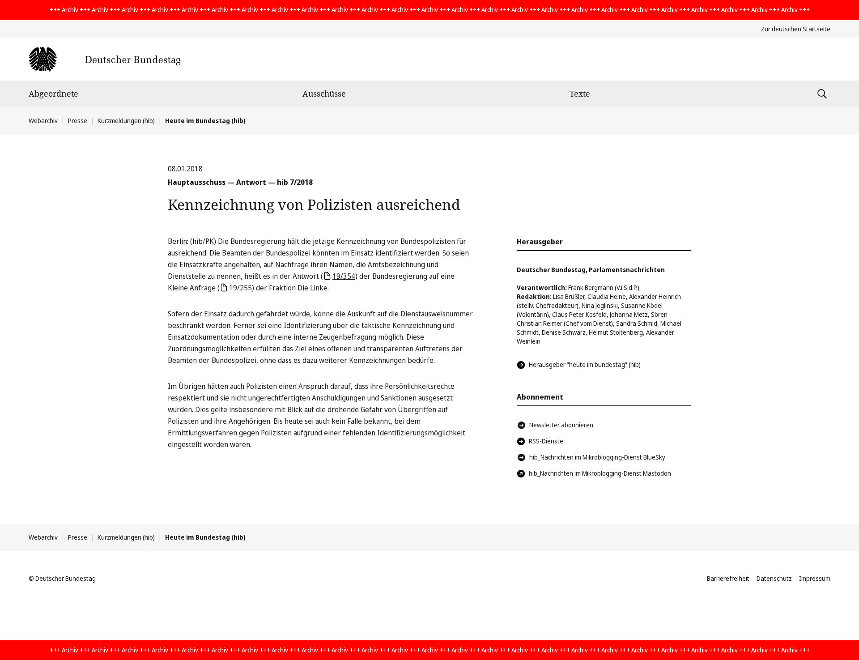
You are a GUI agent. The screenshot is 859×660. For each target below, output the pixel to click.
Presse (77, 120)
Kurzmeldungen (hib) (126, 120)
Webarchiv (43, 120)
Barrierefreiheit (728, 578)
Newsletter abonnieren (561, 425)
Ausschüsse (324, 93)
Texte (580, 93)
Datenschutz (774, 578)
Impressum (814, 578)
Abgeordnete (53, 93)
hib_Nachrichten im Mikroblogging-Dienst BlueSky (597, 457)
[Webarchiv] (104, 59)
